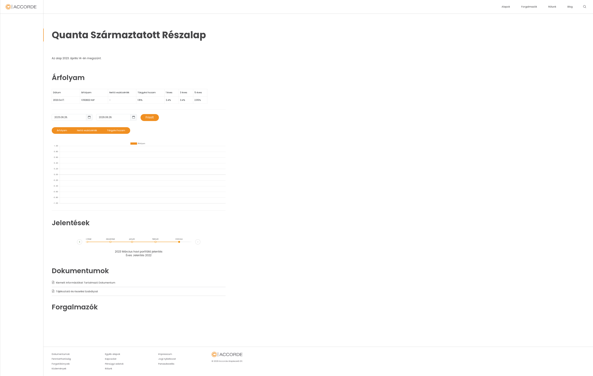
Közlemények (59, 368)
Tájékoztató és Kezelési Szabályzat (76, 291)
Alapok (506, 6)
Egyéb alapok (112, 354)
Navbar (21, 7)
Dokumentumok (61, 354)
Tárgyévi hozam (116, 130)
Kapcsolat (110, 358)
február (155, 239)
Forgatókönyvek (61, 363)
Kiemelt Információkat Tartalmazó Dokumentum (85, 282)
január (132, 239)
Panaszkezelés (166, 363)
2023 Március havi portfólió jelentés (138, 251)
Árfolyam (62, 130)
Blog (570, 6)
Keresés (584, 7)
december (110, 239)
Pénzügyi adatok (114, 363)
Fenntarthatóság (61, 358)
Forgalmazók (529, 6)
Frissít (150, 117)
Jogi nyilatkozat (167, 358)
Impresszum (165, 354)
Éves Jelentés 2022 (138, 255)
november (87, 239)
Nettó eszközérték (87, 130)
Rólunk (552, 6)
